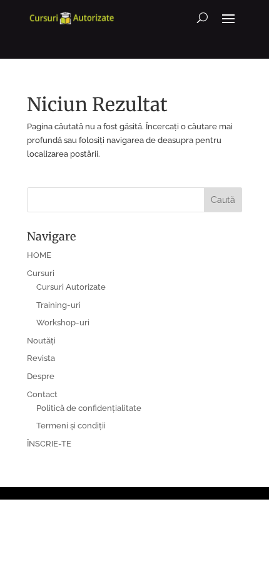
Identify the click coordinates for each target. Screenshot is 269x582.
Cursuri (40, 273)
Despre (40, 376)
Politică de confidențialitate (88, 408)
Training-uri (58, 305)
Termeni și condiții (71, 425)
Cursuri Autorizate (71, 287)
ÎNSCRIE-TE (49, 443)
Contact (42, 394)
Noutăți (41, 340)
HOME (39, 255)
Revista (41, 358)
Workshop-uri (62, 322)
